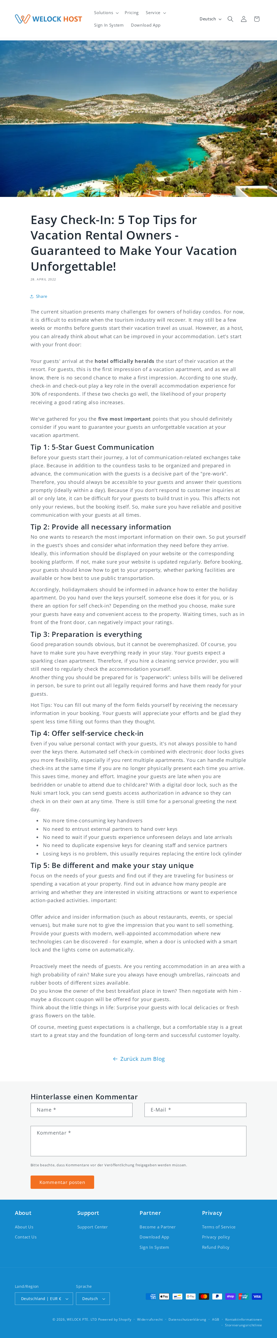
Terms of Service (219, 1227)
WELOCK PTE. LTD (82, 1319)
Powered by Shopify (114, 1319)
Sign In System (154, 1247)
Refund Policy (216, 1247)
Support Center (92, 1227)
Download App (154, 1237)
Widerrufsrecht (150, 1319)
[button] (106, 13)
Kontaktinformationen (243, 1319)
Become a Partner (158, 1227)
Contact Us (26, 1237)
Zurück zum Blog (142, 1058)
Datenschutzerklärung (187, 1319)
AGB (215, 1319)
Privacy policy (216, 1237)
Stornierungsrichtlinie (243, 1325)
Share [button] (41, 296)
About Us (24, 1227)
